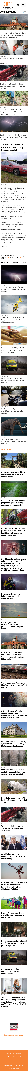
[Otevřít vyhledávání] (18, 5)
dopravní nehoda (14, 257)
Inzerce (12, 1053)
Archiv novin (20, 1056)
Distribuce (18, 1053)
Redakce (9, 1059)
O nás (7, 1053)
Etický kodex (16, 1059)
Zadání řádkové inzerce (9, 1056)
